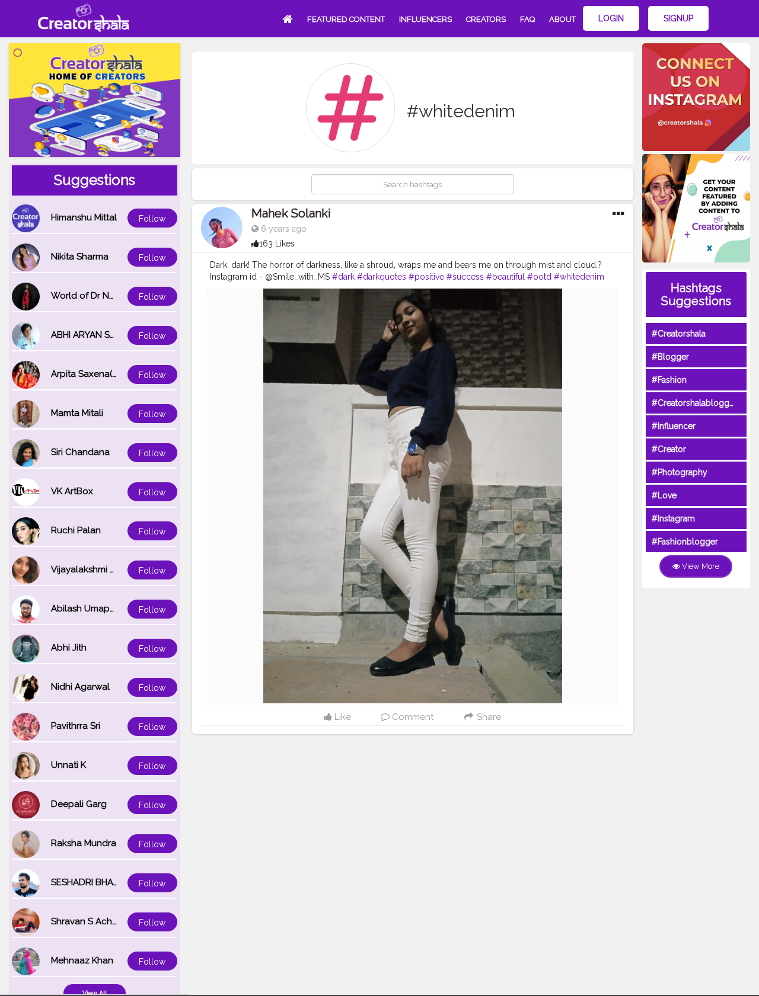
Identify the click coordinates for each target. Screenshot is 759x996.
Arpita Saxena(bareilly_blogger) (118, 374)
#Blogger (670, 356)
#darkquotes (381, 276)
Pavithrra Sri (75, 725)
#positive (426, 276)
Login (611, 18)
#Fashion (669, 380)
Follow (152, 218)
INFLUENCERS (425, 19)
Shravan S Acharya (90, 921)
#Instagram (673, 518)
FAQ (527, 19)
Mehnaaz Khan (82, 960)
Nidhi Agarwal (80, 686)
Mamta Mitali (77, 413)
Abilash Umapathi (88, 608)
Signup (678, 18)
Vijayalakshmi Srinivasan (101, 569)
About (562, 19)
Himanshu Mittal (84, 217)
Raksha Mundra (83, 843)
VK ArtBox (72, 491)
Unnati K (68, 765)
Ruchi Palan (76, 530)
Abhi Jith (69, 647)
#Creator (669, 449)
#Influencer (674, 426)
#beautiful (505, 276)
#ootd (539, 276)
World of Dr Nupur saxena (106, 295)
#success (465, 276)
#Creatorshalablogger (694, 403)
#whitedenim (579, 276)
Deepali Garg (79, 804)
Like (341, 717)
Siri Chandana (80, 452)
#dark (343, 276)
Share (487, 717)
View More (699, 566)
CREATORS (486, 19)
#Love (664, 495)
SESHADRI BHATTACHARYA (107, 882)
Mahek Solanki (291, 213)
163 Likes (277, 243)
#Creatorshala (679, 333)
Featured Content (346, 19)
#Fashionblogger (685, 541)
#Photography (679, 472)
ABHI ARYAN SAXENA (95, 334)
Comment (411, 717)
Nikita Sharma (80, 256)
